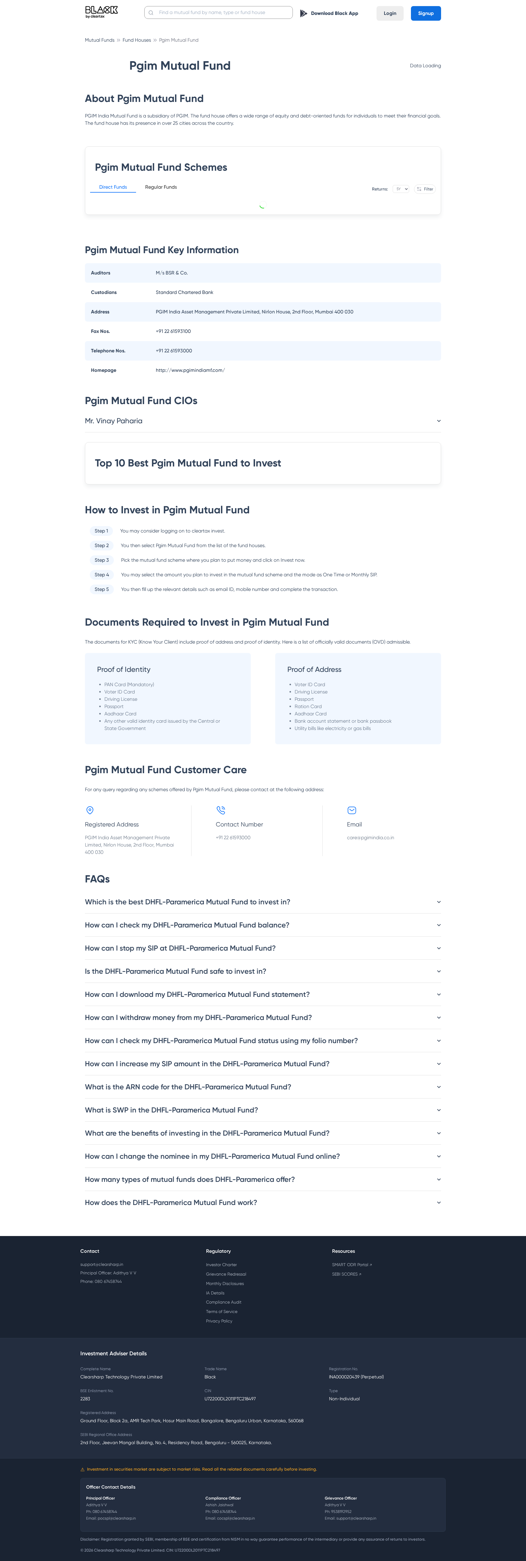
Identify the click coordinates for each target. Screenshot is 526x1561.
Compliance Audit (223, 1302)
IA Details (215, 1292)
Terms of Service (221, 1311)
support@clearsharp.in (101, 1264)
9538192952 (341, 1511)
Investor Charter (221, 1264)
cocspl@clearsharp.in (236, 1518)
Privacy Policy (219, 1320)
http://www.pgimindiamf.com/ (190, 370)
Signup (426, 13)
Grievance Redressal (226, 1274)
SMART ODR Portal (352, 1264)
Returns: (380, 189)
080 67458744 (105, 1511)
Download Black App (334, 13)
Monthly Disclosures (225, 1283)
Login (390, 13)
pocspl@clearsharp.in (117, 1518)
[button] (113, 188)
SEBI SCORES (346, 1274)
